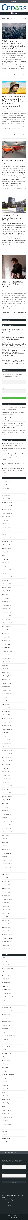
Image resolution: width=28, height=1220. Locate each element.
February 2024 (7, 569)
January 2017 (6, 817)
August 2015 (6, 874)
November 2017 (7, 789)
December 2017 (7, 785)
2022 (5, 1152)
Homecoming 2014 (8, 1011)
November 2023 (7, 580)
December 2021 (7, 647)
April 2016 (6, 846)
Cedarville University (7, 1200)
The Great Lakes (7, 1117)
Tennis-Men (6, 1113)
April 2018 (6, 771)
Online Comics (7, 1053)
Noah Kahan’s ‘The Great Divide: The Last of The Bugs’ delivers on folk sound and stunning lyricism (13, 361)
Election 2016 (6, 989)
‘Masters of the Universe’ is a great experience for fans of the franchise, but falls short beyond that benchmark (13, 353)
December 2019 (7, 718)
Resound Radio (6, 1203)
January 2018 (6, 782)
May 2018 (5, 768)
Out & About (6, 1060)
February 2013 (7, 948)
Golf (4, 1000)
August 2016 (6, 835)
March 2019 (6, 739)
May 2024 (5, 559)
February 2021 (7, 676)
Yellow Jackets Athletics (8, 1205)
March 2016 (6, 849)
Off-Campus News (8, 1050)
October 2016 (7, 828)
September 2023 (7, 587)
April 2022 (6, 633)
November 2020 (7, 686)
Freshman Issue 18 (8, 996)
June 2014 (6, 913)
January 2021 (6, 679)
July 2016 (5, 839)
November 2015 (7, 863)
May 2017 (5, 803)
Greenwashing (7, 1007)
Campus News (7, 975)
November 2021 (7, 651)
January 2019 (6, 747)
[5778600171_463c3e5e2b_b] (14, 149)
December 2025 (7, 502)
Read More (6, 74)
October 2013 (7, 941)
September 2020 (7, 693)
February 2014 (7, 927)
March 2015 (6, 885)
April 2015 (6, 881)
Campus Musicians (8, 972)
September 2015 (7, 870)
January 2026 (6, 499)
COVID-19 (6, 979)
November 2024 (7, 541)
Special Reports (7, 1103)
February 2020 (7, 711)
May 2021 (5, 665)
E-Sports (5, 986)
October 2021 (7, 654)
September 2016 (7, 832)
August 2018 (6, 764)
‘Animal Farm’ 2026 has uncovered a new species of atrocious (14, 338)
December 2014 (7, 895)
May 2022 (5, 630)
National (5, 1039)
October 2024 (7, 545)
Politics (5, 1071)
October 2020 (7, 690)
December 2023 (7, 576)
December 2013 (7, 934)
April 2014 (6, 920)
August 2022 (6, 626)
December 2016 (7, 821)
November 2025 (7, 506)
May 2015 (5, 878)
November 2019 (7, 722)
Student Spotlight (7, 1110)
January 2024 (6, 573)
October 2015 (7, 867)
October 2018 (7, 757)
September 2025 (7, 513)
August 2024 (6, 552)
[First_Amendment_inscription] (14, 204)
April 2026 (6, 488)
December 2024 (7, 538)
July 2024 (5, 555)
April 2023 (6, 598)
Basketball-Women (8, 968)
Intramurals (6, 1028)
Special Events (7, 1096)
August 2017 (6, 800)
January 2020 (6, 715)
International (6, 1025)
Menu (15, 13)
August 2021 (6, 661)
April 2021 (6, 669)
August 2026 (6, 481)
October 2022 (7, 619)
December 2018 (7, 750)
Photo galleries (7, 1064)
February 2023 (7, 605)
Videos (5, 1131)
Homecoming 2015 (8, 1014)
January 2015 (6, 892)
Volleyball (5, 1135)
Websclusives (6, 1138)
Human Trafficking (8, 1021)
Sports (5, 1106)
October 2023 (7, 584)
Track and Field (7, 1124)
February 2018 (7, 778)
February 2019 (7, 743)
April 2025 (6, 523)
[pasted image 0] (14, 87)
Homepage (6, 1018)
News (4, 1042)
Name (3, 379)
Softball (5, 1092)
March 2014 (6, 924)
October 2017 (7, 793)
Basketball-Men (7, 965)
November (10, 1152)
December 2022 (7, 612)
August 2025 (6, 516)
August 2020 (6, 697)
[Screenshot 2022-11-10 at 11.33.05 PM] (14, 31)
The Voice (5, 1120)
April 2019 (6, 736)
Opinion (5, 1057)
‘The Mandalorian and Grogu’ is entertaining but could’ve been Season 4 (12, 331)
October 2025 (7, 509)
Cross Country (7, 982)
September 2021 (7, 658)
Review (5, 1078)
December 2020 (7, 683)
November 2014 (7, 899)
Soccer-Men (6, 1085)
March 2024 (6, 566)
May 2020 (5, 700)
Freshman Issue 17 (8, 993)
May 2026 (5, 484)
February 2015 (7, 888)
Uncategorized (7, 1127)
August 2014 (6, 909)
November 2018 (7, 754)
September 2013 (7, 945)
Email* (3, 388)
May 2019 (5, 732)
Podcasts (5, 1067)
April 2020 (6, 704)
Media (4, 1032)
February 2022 (7, 640)
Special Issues (6, 1099)
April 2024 (6, 562)
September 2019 (7, 729)
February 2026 (7, 495)
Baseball (5, 961)
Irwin (5, 463)
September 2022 (7, 623)
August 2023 (6, 591)
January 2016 (6, 856)
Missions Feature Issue (9, 1035)
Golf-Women (6, 1003)
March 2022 (6, 637)
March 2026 (6, 491)
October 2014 (7, 902)
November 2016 (7, 824)
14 (15, 1152)
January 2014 (6, 931)
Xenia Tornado (7, 1142)
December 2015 (7, 860)
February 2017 (7, 814)
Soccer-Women (7, 1088)
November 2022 (7, 615)
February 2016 (7, 853)
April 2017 (6, 807)
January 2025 (6, 534)
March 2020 (6, 708)
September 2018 (7, 761)
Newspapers (6, 1046)
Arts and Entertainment (9, 957)
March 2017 (6, 810)
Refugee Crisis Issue (8, 1074)
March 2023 (6, 601)
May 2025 (5, 520)
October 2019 (7, 725)
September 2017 (7, 796)
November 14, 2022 (21, 74)
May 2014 (5, 917)
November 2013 (7, 938)
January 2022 (6, 644)
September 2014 (7, 906)
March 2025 (6, 527)
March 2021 (6, 672)
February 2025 (7, 530)
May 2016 (5, 842)
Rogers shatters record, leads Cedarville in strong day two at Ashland (13, 470)
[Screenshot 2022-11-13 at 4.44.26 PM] (14, 267)
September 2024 (7, 548)
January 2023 (6, 608)
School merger (7, 1081)
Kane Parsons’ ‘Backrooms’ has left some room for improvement (14, 345)
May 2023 (5, 594)
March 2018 (6, 775)
